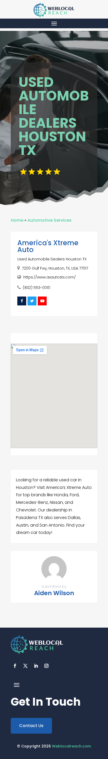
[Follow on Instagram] (46, 666)
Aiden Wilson (54, 593)
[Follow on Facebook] (15, 666)
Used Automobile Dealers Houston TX (52, 259)
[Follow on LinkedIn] (36, 666)
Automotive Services (50, 220)
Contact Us (31, 726)
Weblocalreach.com (71, 746)
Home (17, 220)
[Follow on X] (25, 666)
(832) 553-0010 (36, 287)
